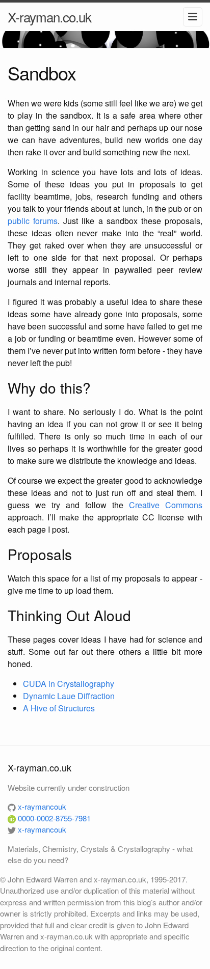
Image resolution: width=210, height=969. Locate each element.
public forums (33, 221)
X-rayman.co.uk (49, 16)
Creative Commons (165, 505)
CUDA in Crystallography (68, 683)
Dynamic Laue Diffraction (69, 696)
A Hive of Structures (59, 708)
